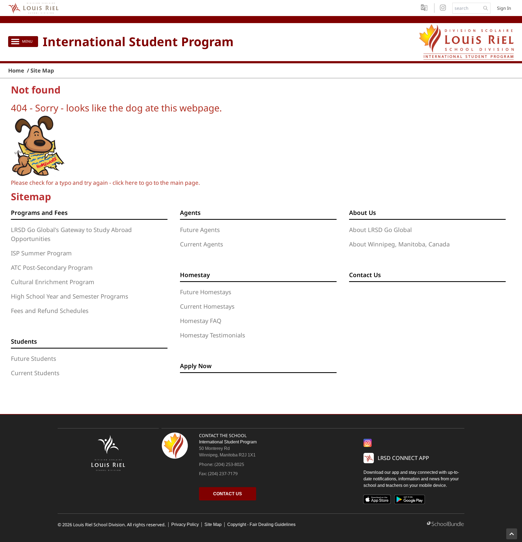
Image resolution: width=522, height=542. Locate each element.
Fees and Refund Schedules (50, 310)
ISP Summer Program (41, 253)
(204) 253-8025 (229, 464)
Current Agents (201, 244)
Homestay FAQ (200, 321)
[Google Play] (409, 500)
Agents (190, 212)
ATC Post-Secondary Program (52, 267)
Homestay (195, 275)
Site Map (213, 524)
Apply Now (196, 366)
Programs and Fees (39, 212)
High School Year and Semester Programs (69, 296)
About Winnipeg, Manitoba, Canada (399, 244)
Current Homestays (207, 306)
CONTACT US (227, 493)
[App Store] (377, 500)
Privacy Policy (185, 524)
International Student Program (138, 41)
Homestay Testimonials (212, 335)
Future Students (33, 358)
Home (16, 70)
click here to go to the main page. (156, 182)
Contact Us (365, 275)
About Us (362, 212)
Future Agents (200, 229)
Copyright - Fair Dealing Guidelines (261, 524)
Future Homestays (205, 292)
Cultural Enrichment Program (52, 282)
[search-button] (485, 8)
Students (24, 341)
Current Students (35, 373)
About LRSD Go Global (380, 229)
